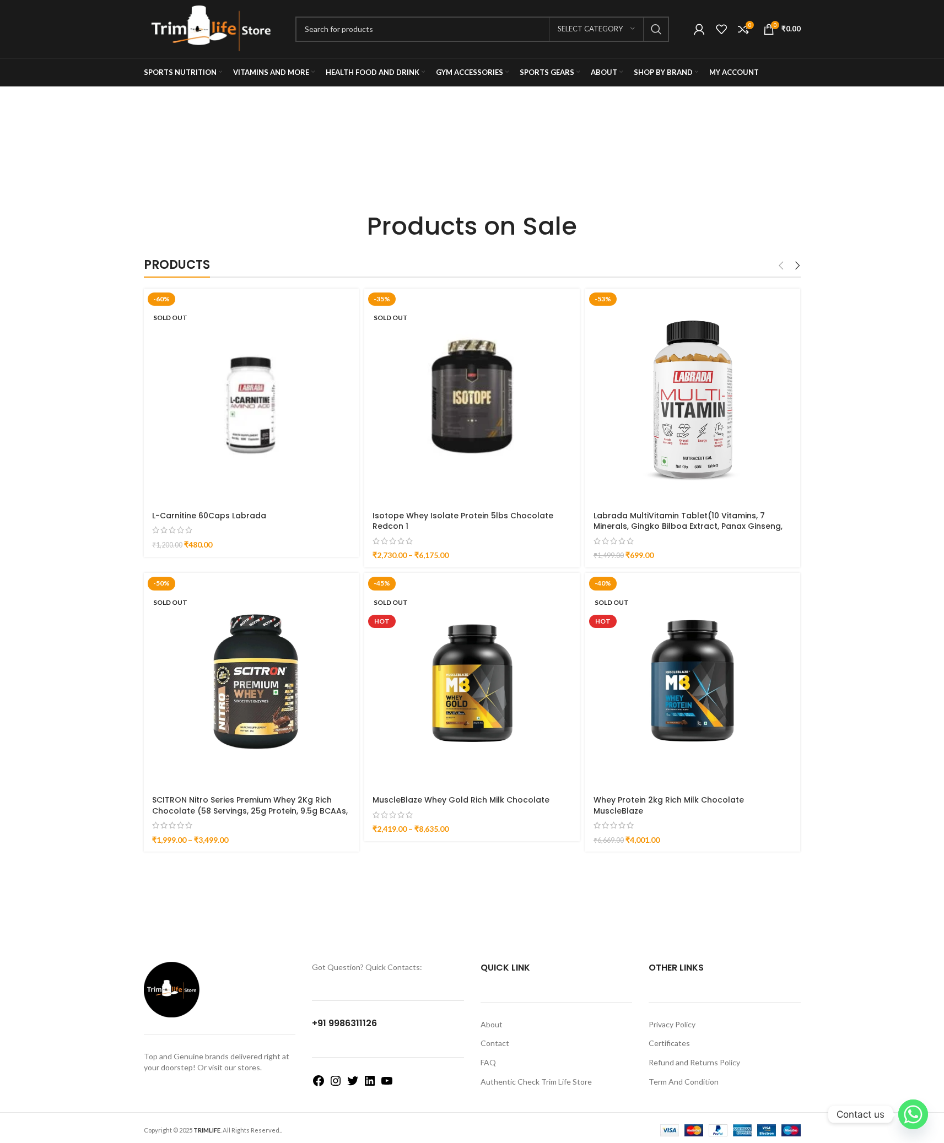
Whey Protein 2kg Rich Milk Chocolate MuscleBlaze (669, 805)
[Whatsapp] (913, 1114)
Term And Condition (684, 1081)
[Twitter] (352, 1084)
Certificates (669, 1043)
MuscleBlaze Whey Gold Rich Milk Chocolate (461, 799)
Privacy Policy (672, 1024)
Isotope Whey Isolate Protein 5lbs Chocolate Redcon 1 (463, 521)
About (492, 1024)
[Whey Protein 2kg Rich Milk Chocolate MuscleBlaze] (693, 680)
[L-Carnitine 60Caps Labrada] (251, 396)
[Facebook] (318, 1084)
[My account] (699, 29)
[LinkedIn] (369, 1084)
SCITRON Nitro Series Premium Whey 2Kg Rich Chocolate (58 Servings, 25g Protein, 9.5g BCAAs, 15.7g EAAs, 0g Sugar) (250, 810)
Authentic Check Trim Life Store (536, 1081)
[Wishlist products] (721, 29)
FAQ (488, 1062)
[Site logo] (211, 27)
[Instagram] (335, 1084)
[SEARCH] (656, 29)
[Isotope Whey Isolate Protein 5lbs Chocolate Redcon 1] (472, 396)
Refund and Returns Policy (694, 1062)
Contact (495, 1043)
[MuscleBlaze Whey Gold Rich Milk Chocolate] (472, 680)
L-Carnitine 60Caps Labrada (209, 515)
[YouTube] (386, 1084)
